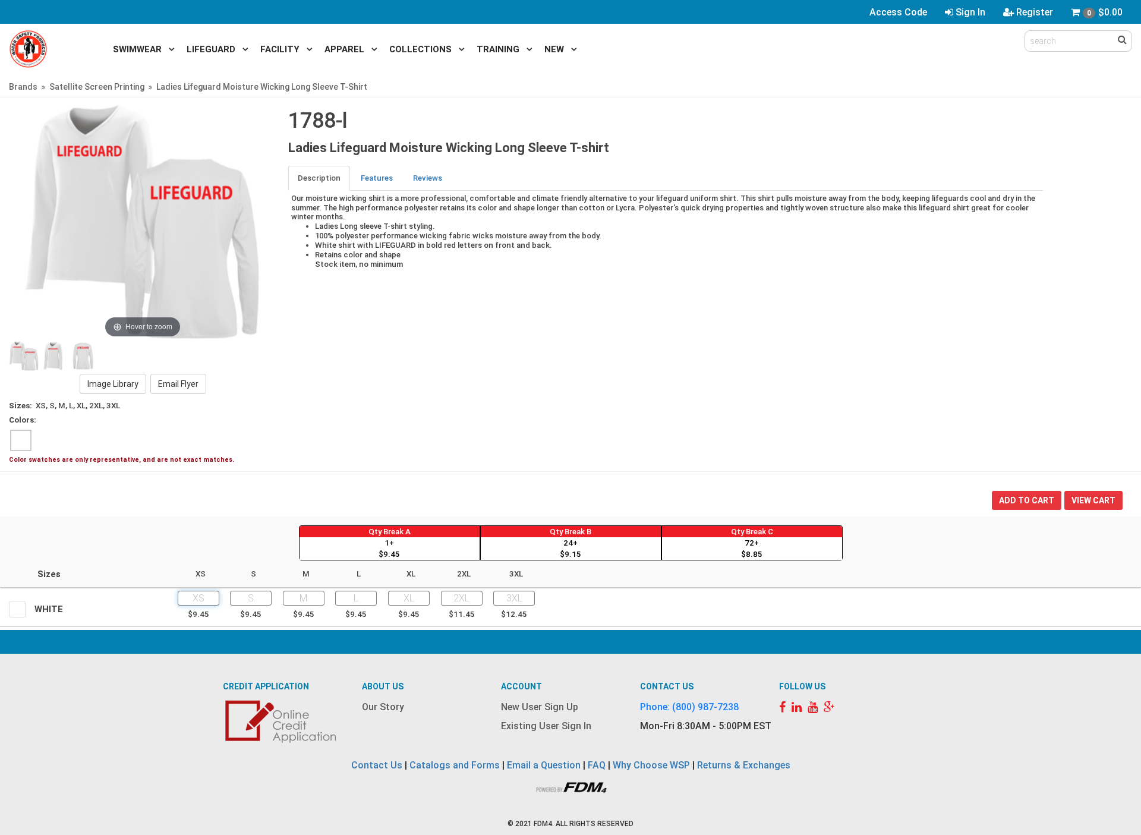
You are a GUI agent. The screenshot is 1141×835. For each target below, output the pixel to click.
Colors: (22, 419)
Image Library (112, 384)
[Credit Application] (282, 721)
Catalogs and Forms (454, 765)
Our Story (383, 707)
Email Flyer (178, 384)
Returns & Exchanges (743, 765)
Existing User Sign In (546, 726)
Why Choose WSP (651, 765)
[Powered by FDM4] (570, 786)
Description (319, 178)
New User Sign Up (539, 707)
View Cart (1093, 500)
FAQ (597, 765)
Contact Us (376, 765)
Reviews (427, 178)
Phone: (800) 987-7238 (689, 707)
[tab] (319, 178)
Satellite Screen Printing (96, 87)
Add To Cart (1026, 500)
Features (377, 178)
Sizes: (20, 405)
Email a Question (544, 765)
